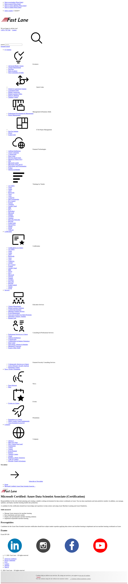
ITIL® (10, 133)
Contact (14, 30)
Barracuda (11, 192)
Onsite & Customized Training (17, 89)
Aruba (10, 189)
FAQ (5, 562)
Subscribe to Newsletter (36, 481)
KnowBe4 (11, 211)
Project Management (14, 115)
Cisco (10, 194)
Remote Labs (12, 318)
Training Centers (13, 97)
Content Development (14, 310)
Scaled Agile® (12, 285)
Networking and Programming (17, 166)
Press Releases (12, 385)
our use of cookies (84, 575)
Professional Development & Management (20, 113)
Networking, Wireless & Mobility (18, 344)
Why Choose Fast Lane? (15, 444)
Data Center (11, 156)
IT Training (7, 49)
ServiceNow (12, 225)
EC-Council (11, 201)
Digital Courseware (14, 92)
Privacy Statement (9, 560)
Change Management (14, 67)
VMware (11, 230)
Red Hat (10, 221)
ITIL (9, 161)
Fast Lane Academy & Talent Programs (20, 315)
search (2, 44)
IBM (9, 208)
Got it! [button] (38, 577)
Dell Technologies (13, 199)
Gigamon (11, 204)
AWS (10, 191)
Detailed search (5, 46)
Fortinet (10, 203)
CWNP (10, 263)
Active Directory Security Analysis (18, 366)
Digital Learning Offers (15, 94)
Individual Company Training (17, 316)
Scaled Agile (12, 135)
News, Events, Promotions (12, 369)
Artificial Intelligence (14, 151)
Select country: (8, 10)
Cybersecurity (12, 154)
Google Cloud (12, 206)
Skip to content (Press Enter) (12, 7)
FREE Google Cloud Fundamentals (18, 421)
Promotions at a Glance (15, 419)
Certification (8, 231)
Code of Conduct (13, 459)
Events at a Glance (13, 403)
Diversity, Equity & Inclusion (17, 461)
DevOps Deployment (14, 158)
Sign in (6, 567)
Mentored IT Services (14, 346)
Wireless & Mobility (14, 169)
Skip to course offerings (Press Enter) (15, 5)
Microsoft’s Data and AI (15, 164)
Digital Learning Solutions (16, 308)
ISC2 (9, 209)
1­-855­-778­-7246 (5, 30)
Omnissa (10, 218)
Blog (9, 387)
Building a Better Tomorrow (16, 458)
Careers (10, 449)
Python (10, 168)
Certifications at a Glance (15, 248)
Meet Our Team (13, 442)
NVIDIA (11, 216)
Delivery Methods (13, 95)
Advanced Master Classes (16, 66)
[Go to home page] (15, 26)
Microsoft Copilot (13, 163)
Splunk (10, 226)
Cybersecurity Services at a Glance (18, 364)
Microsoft (11, 213)
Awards (10, 456)
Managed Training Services (16, 311)
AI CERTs (11, 186)
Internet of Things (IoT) (15, 159)
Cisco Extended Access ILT (16, 423)
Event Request (12, 451)
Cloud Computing (13, 152)
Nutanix (10, 214)
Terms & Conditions (10, 559)
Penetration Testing (14, 367)
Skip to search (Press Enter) (12, 4)
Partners (10, 452)
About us (11, 441)
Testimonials (12, 446)
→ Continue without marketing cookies (80, 578)
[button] (16, 10)
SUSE (10, 228)
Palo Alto (11, 281)
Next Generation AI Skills (16, 72)
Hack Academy (12, 71)
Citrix (10, 196)
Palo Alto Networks (14, 219)
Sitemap (6, 565)
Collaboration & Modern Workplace (19, 341)
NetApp (10, 276)
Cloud (10, 336)
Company (7, 424)
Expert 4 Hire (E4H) (14, 348)
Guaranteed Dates (13, 90)
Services (6, 290)
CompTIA (11, 197)
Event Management (14, 313)
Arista (10, 187)
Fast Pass (11, 69)
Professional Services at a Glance (18, 334)
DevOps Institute (13, 131)
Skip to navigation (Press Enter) (13, 2)
